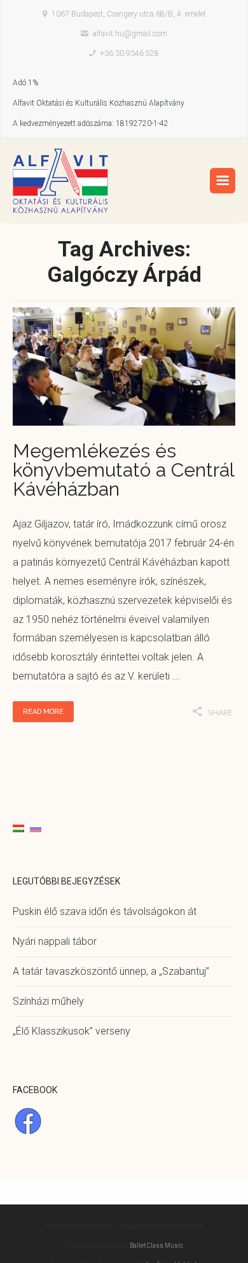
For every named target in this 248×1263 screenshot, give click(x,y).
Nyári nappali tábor (55, 941)
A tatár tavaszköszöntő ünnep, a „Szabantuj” (111, 971)
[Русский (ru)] (35, 827)
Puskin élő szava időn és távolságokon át (104, 911)
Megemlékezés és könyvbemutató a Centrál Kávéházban (123, 470)
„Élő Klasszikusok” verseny (71, 1031)
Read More (43, 712)
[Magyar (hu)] (18, 827)
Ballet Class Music (156, 1245)
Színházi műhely (48, 1001)
